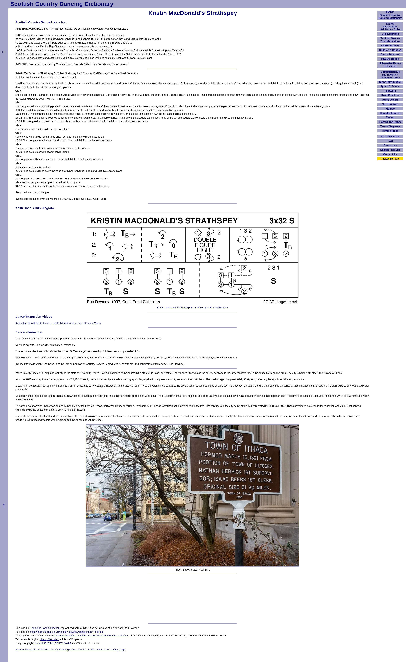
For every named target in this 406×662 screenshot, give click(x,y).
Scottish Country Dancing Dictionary (61, 4)
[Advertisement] (193, 599)
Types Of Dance (390, 86)
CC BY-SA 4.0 (63, 643)
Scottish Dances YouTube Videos (390, 39)
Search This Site (390, 150)
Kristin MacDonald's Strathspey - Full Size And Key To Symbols (192, 307)
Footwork (390, 91)
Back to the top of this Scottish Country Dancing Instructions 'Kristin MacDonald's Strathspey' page (70, 649)
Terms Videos (390, 130)
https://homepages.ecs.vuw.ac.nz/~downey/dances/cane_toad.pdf (67, 631)
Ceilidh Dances (390, 45)
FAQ (390, 141)
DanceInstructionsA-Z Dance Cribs (390, 26)
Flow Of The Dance (390, 122)
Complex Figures (390, 113)
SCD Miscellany (390, 136)
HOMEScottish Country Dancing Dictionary (390, 15)
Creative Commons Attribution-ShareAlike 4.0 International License (91, 635)
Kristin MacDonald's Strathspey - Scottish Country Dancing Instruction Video (58, 323)
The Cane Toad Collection (45, 628)
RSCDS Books (390, 59)
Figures (390, 108)
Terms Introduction (390, 82)
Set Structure (390, 104)
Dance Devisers (390, 54)
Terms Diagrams (390, 126)
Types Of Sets (390, 99)
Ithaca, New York (49, 639)
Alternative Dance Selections (390, 65)
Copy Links (390, 154)
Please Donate (390, 158)
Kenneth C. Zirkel (44, 643)
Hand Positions (390, 95)
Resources (390, 145)
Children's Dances (390, 50)
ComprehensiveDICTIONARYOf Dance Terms (390, 75)
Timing (390, 117)
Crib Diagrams (390, 33)
